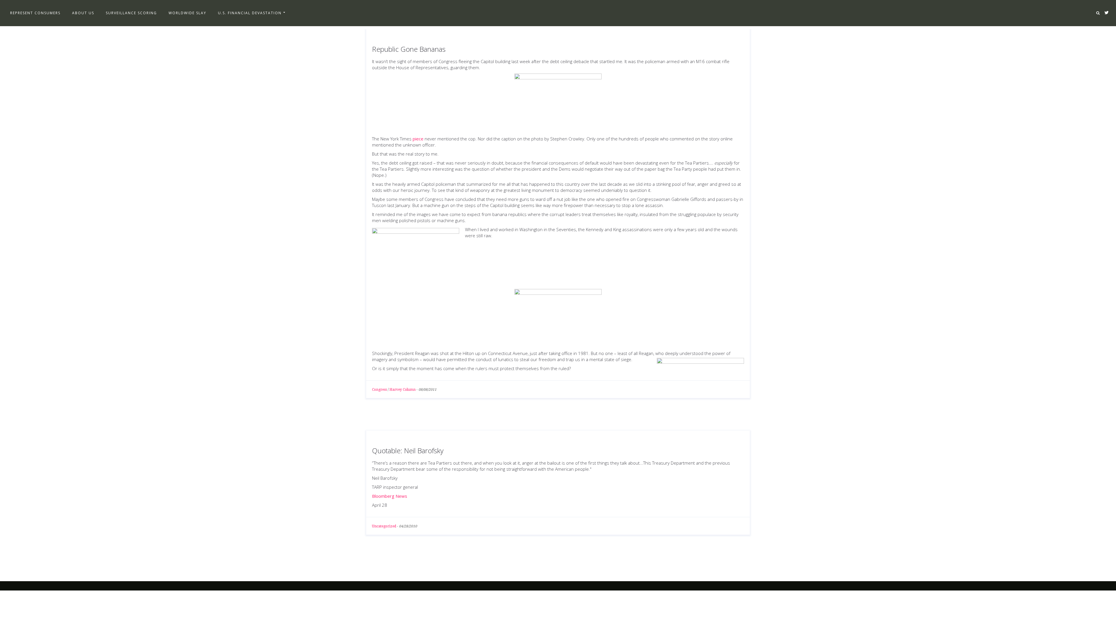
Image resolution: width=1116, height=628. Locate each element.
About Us (83, 12)
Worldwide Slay (187, 12)
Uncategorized (384, 526)
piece (418, 139)
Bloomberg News (389, 496)
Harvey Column (402, 390)
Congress (379, 390)
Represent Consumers (35, 12)
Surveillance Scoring (131, 12)
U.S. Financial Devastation (250, 12)
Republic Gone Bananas (409, 49)
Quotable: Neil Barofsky (407, 450)
